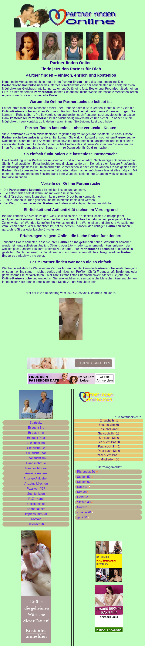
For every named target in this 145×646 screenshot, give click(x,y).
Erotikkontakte (36, 503)
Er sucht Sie (36, 427)
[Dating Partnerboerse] (71, 367)
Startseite (36, 422)
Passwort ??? (36, 488)
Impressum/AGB (36, 514)
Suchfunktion (36, 493)
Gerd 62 (82, 497)
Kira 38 (81, 492)
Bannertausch (36, 509)
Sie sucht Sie (36, 448)
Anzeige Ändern (36, 473)
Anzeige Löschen (36, 483)
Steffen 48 (83, 502)
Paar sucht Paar (36, 468)
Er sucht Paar (36, 437)
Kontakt (36, 519)
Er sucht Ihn (36, 432)
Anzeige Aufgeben (36, 478)
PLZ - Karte (36, 498)
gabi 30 (82, 517)
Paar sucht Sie (36, 463)
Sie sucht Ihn (36, 442)
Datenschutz (36, 524)
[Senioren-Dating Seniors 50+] (71, 383)
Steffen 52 (83, 476)
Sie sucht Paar (36, 453)
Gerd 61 (82, 507)
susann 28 (84, 512)
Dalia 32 (82, 486)
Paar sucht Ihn (36, 458)
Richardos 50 (86, 471)
